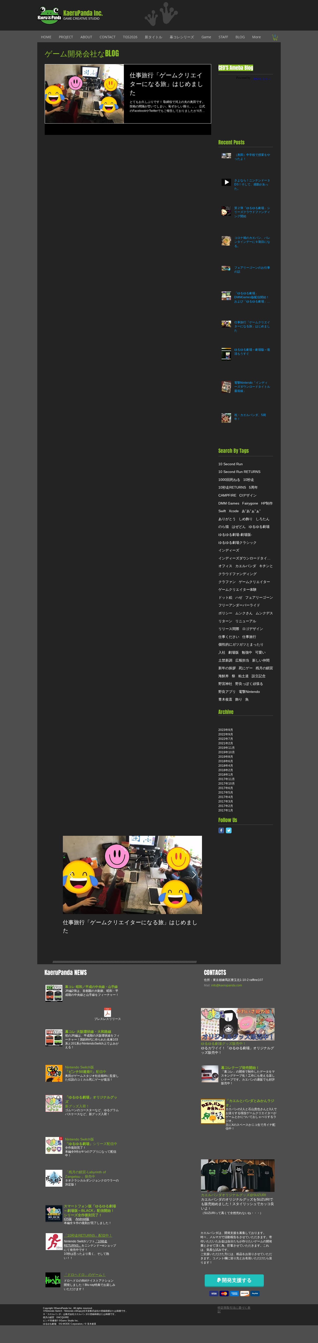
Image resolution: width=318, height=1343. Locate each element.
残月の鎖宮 (264, 668)
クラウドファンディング (237, 574)
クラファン (227, 582)
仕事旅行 (249, 637)
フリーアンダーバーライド (239, 605)
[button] (275, 38)
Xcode (234, 511)
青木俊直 (225, 699)
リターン (225, 621)
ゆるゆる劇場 (259, 527)
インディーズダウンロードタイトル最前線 (245, 558)
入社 (221, 652)
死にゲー (246, 668)
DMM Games (228, 503)
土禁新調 (225, 660)
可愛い (260, 652)
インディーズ (228, 550)
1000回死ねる (229, 480)
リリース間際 (228, 629)
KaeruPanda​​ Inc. (83, 13)
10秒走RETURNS (232, 487)
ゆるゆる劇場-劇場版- (235, 535)
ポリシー (225, 613)
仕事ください (228, 637)
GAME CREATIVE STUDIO (81, 18)
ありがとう (227, 519)
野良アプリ (227, 692)
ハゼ (238, 597)
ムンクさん (244, 613)
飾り (238, 699)
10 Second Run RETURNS (239, 472)
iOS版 (68, 1219)
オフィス (225, 566)
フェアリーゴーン (259, 597)
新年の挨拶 (227, 668)
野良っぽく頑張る (249, 684)
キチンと (266, 566)
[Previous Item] (71, 875)
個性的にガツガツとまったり (241, 644)
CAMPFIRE (227, 495)
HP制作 (267, 503)
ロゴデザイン (252, 629)
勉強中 (247, 652)
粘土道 (243, 676)
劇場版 (233, 652)
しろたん (263, 519)
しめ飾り (246, 519)
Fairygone (250, 503)
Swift (222, 511)
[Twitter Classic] (229, 830)
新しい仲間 (261, 660)
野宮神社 (225, 684)
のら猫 (223, 527)
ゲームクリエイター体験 (237, 589)
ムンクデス (264, 613)
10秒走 (248, 480)
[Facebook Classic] (221, 830)
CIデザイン (248, 495)
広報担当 (242, 660)
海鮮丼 (223, 676)
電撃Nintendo (249, 692)
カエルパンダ (245, 566)
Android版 (82, 1219)
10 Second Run (230, 464)
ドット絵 (225, 597)
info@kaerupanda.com (226, 985)
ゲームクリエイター (254, 582)
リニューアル (245, 621)
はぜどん (239, 527)
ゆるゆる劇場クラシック (237, 543)
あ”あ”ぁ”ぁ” (251, 511)
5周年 (253, 487)
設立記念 (259, 676)
